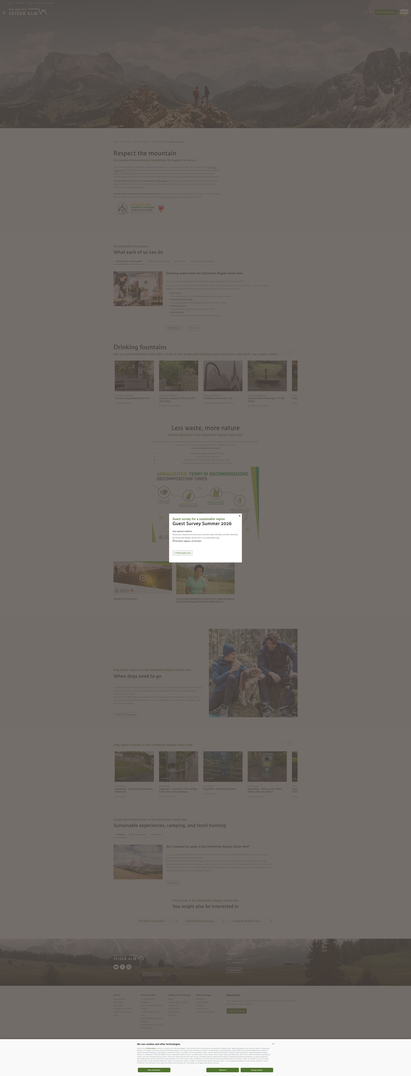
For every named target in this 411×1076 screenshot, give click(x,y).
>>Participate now (182, 553)
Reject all (222, 1070)
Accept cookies (257, 1070)
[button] (273, 1044)
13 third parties (151, 1048)
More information (154, 1070)
